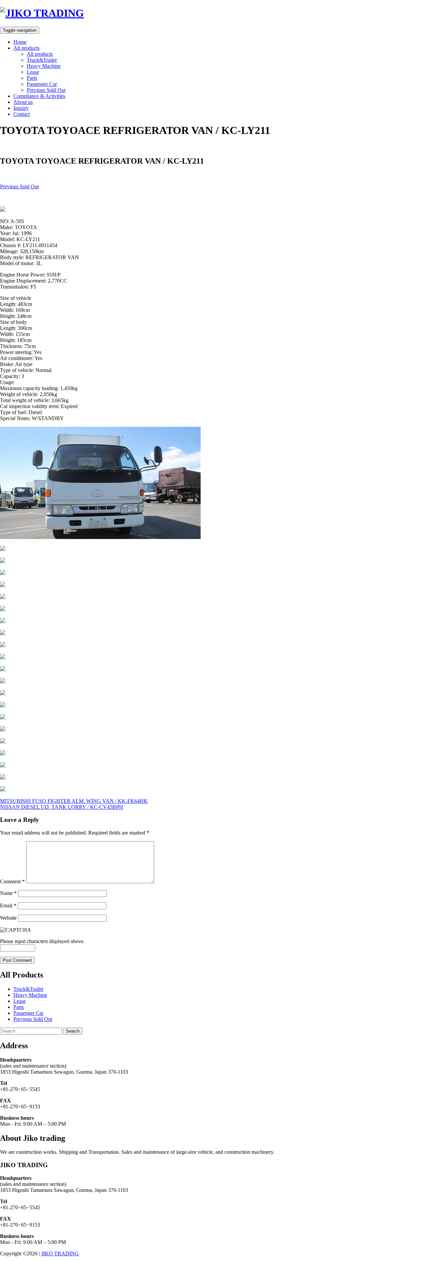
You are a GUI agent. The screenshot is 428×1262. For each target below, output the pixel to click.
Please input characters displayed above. (42, 941)
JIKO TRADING (60, 1253)
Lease (33, 72)
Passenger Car (42, 84)
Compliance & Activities (39, 96)
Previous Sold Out (46, 90)
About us (23, 102)
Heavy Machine (44, 66)
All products (26, 48)
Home (19, 42)
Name (8, 893)
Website (8, 918)
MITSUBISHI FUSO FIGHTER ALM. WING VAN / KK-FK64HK (74, 801)
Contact (21, 114)
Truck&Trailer (42, 60)
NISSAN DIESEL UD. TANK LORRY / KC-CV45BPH (61, 807)
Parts (32, 78)
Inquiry (21, 108)
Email (8, 905)
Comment (12, 881)
